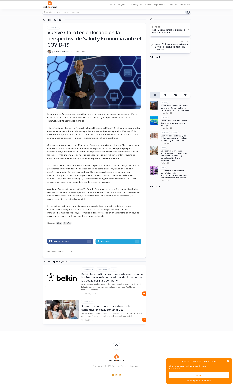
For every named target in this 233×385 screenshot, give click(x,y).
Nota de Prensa (62, 51)
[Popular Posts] (165, 95)
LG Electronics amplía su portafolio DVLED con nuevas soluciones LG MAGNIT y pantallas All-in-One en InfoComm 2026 (174, 155)
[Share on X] (44, 19)
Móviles (164, 102)
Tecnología (134, 4)
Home (112, 4)
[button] (228, 361)
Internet (113, 269)
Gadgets (121, 4)
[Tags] (185, 95)
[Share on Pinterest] (55, 19)
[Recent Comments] (175, 95)
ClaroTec (67, 223)
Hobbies (148, 4)
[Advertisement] (168, 76)
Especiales (158, 4)
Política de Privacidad (203, 381)
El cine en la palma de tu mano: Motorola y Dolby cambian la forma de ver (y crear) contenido (175, 107)
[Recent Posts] (155, 95)
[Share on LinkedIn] (60, 19)
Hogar (164, 167)
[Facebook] (113, 375)
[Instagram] (116, 375)
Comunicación (54, 27)
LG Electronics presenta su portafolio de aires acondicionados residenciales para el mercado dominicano (174, 174)
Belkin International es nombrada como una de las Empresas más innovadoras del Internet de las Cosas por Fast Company (112, 277)
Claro (59, 223)
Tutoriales (172, 4)
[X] (120, 375)
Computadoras (88, 269)
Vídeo (164, 147)
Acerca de (183, 4)
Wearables (165, 132)
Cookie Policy (190, 381)
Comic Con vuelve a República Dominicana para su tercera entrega (174, 123)
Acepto (199, 375)
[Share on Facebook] (49, 19)
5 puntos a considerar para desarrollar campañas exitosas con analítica (106, 307)
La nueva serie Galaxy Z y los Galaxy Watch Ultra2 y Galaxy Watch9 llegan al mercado (174, 138)
